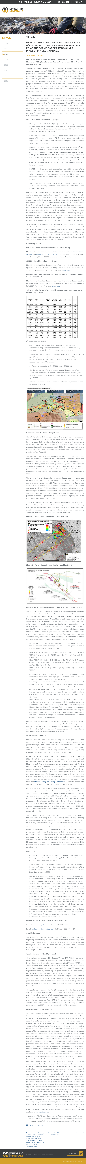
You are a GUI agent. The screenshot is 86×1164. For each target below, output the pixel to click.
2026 (6, 43)
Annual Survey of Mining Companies (49, 782)
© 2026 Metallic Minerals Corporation (39, 1155)
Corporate (32, 20)
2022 (6, 65)
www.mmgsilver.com (42, 925)
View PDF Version (35, 1125)
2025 (6, 49)
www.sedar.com (42, 1112)
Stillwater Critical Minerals (46, 254)
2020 (6, 76)
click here (72, 257)
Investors (54, 20)
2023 (6, 60)
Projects (43, 20)
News (62, 20)
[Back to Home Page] (12, 8)
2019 (6, 81)
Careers (79, 20)
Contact (70, 20)
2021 (6, 70)
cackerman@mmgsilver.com (43, 929)
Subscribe (73, 1153)
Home (24, 20)
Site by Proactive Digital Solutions (73, 1161)
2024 (6, 54)
